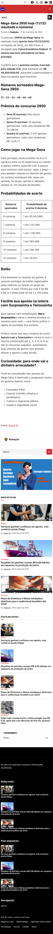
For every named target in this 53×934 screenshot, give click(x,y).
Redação (14, 32)
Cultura (4, 595)
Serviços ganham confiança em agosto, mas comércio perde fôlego (25, 528)
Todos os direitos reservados (18, 917)
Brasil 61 (13, 425)
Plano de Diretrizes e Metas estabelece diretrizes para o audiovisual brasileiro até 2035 (23, 601)
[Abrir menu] (2, 2)
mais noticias (8, 497)
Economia (5, 559)
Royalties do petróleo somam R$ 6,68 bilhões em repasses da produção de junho (25, 564)
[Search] (49, 452)
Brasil (4, 17)
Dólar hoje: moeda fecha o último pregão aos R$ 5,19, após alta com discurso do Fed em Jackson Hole (25, 721)
